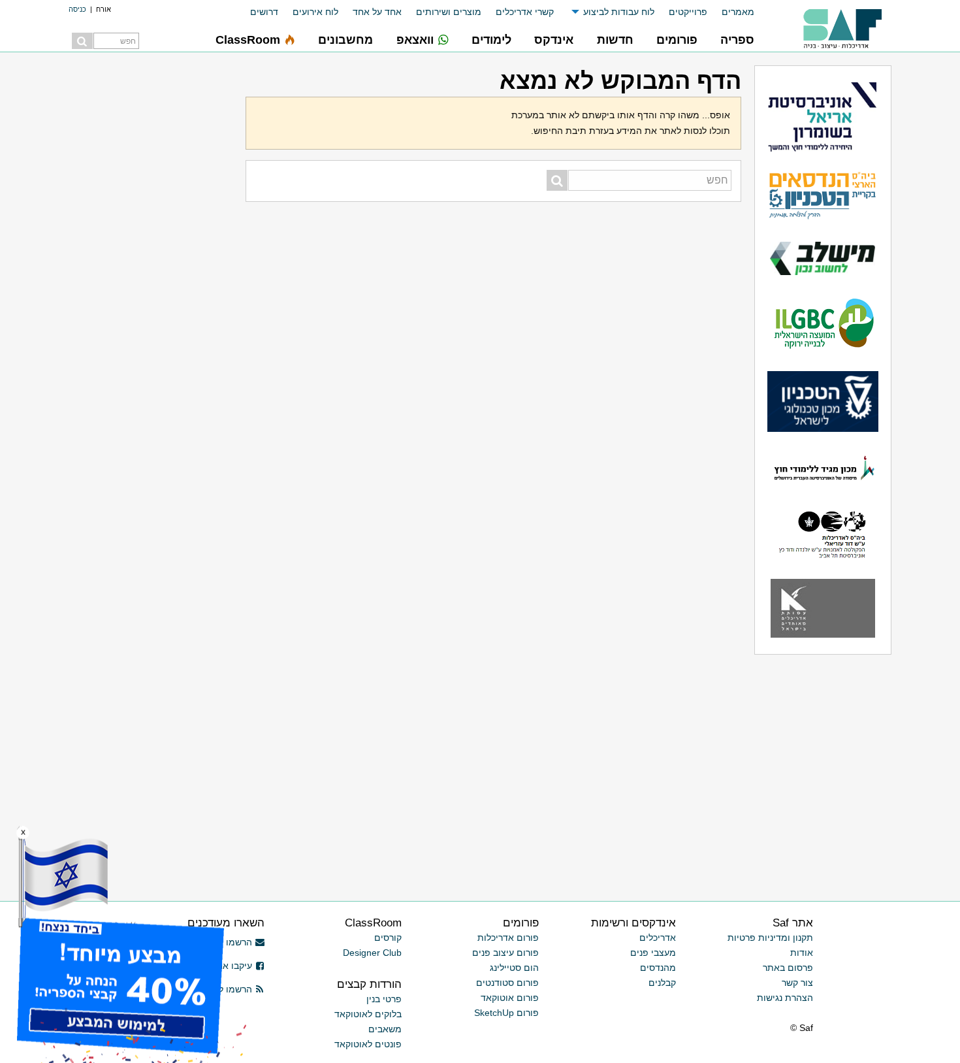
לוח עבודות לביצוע (618, 12)
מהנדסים (658, 967)
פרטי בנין (384, 999)
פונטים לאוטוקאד (368, 1044)
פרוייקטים (688, 12)
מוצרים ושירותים (448, 12)
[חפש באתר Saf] (82, 41)
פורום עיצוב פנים (505, 952)
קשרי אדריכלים (525, 12)
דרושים (264, 12)
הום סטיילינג (514, 967)
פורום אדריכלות (508, 937)
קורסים (388, 937)
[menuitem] (730, 12)
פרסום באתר (788, 967)
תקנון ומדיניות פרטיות (770, 937)
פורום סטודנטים (507, 982)
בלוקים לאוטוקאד (368, 1014)
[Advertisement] (150, 261)
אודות (801, 952)
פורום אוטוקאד (510, 997)
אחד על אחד (377, 12)
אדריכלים (657, 937)
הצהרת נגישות (785, 997)
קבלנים (662, 982)
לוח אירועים (315, 12)
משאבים (385, 1029)
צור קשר (797, 982)
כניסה (77, 9)
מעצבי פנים (653, 952)
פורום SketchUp (506, 1012)
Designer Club (372, 952)
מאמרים (738, 12)
